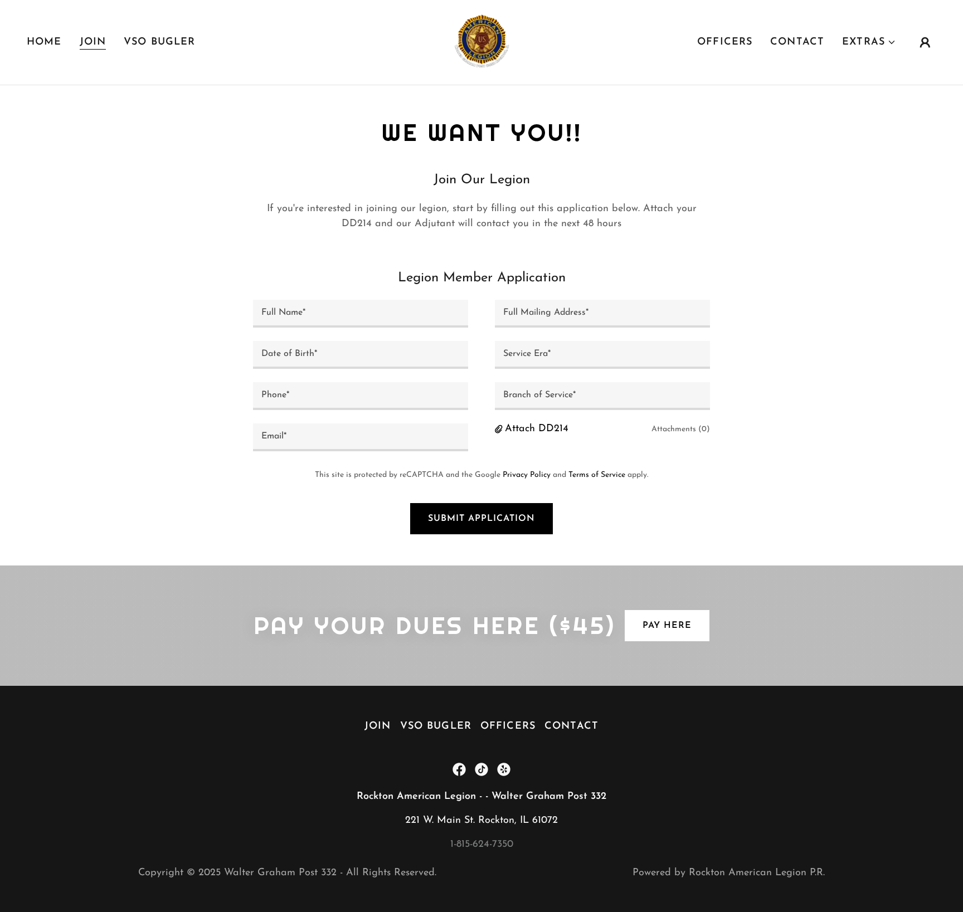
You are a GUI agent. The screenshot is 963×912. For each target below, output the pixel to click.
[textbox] (360, 314)
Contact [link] (797, 42)
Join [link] (93, 42)
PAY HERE (667, 625)
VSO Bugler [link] (159, 42)
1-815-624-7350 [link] (481, 845)
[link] (481, 42)
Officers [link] (724, 42)
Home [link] (44, 42)
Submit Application (481, 518)
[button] (869, 42)
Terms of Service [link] (596, 475)
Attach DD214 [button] (536, 429)
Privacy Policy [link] (527, 475)
